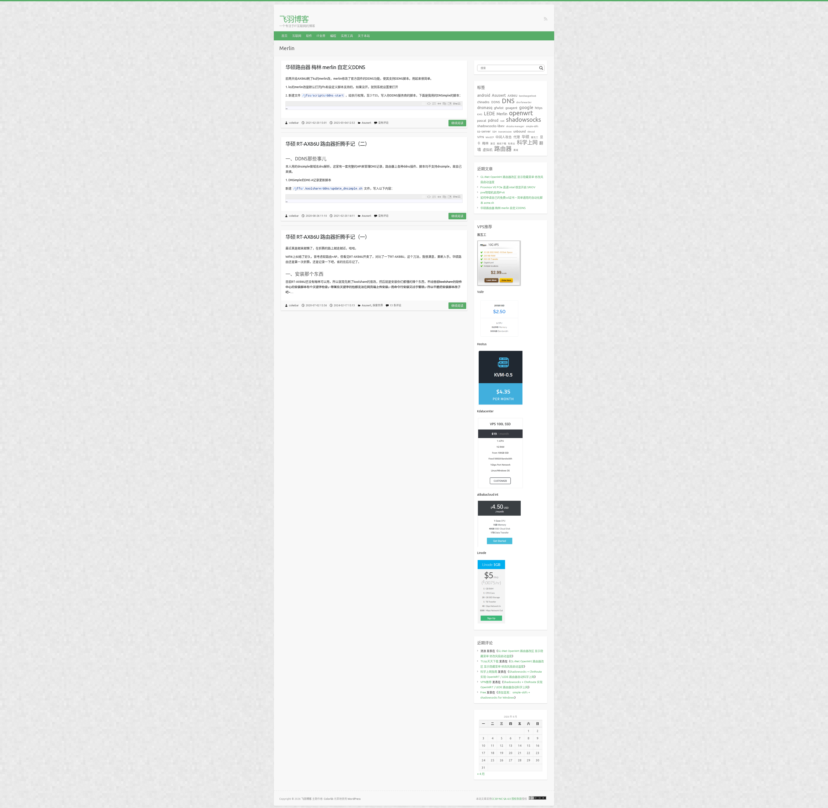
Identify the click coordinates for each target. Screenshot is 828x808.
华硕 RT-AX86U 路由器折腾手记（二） (327, 144)
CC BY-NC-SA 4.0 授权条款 (507, 798)
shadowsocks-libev (490, 126)
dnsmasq (484, 108)
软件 (309, 36)
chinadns (483, 102)
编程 (333, 36)
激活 (492, 143)
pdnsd (493, 120)
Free (483, 692)
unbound (519, 131)
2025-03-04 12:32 (344, 122)
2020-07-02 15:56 (316, 305)
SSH (494, 131)
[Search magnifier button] (541, 68)
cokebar (294, 122)
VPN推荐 (486, 681)
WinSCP (490, 137)
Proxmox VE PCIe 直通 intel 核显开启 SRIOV (507, 187)
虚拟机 (487, 150)
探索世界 (378, 305)
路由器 (503, 148)
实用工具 (347, 36)
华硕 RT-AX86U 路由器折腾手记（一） (327, 237)
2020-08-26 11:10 (316, 215)
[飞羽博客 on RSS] (546, 19)
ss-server (484, 131)
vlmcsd (531, 131)
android (483, 95)
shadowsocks (523, 119)
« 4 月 (481, 774)
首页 (284, 36)
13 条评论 (395, 305)
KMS (479, 114)
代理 (516, 137)
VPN (480, 137)
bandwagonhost (527, 96)
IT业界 (321, 36)
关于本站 (364, 36)
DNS (508, 100)
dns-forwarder (524, 102)
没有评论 (383, 122)
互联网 (296, 36)
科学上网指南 (488, 671)
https (539, 108)
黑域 (515, 150)
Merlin (502, 114)
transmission (505, 131)
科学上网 (527, 142)
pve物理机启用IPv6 (492, 192)
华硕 (525, 137)
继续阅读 (457, 123)
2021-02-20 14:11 (344, 215)
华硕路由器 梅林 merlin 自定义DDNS (325, 67)
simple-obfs (532, 126)
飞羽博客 (294, 19)
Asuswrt (366, 122)
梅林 (485, 143)
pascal (481, 120)
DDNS (495, 102)
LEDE (489, 113)
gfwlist (499, 108)
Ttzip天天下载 (489, 661)
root (502, 121)
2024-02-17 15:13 (344, 305)
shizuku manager (515, 126)
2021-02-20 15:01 (316, 122)
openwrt (521, 113)
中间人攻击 (504, 137)
